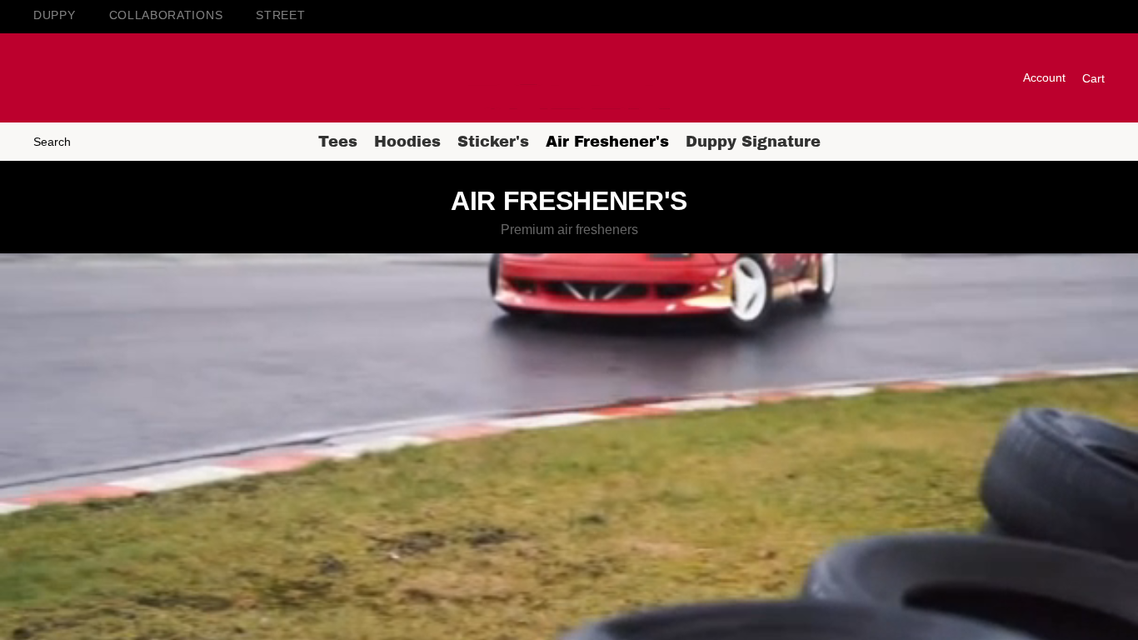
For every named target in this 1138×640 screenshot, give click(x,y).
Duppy (54, 15)
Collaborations (166, 15)
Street (280, 15)
